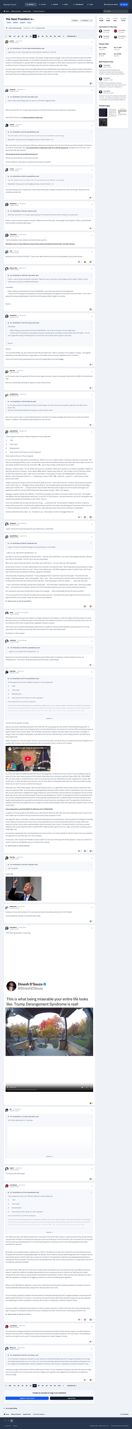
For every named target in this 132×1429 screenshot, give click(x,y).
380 (18, 36)
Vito (11, 251)
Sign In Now (71, 1398)
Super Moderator (22, 523)
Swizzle (12, 124)
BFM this (12, 371)
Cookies (15, 1426)
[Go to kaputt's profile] (6, 1168)
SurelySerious (14, 394)
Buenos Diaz (13, 268)
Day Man (12, 857)
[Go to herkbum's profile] (6, 90)
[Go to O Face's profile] (6, 169)
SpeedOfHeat (31, 132)
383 (30, 36)
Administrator (22, 203)
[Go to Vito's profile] (6, 251)
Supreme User (21, 89)
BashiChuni (13, 906)
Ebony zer (13, 1348)
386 (42, 36)
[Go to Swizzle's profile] (6, 125)
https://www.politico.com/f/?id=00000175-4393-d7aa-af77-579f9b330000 (29, 809)
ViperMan (13, 671)
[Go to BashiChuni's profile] (6, 907)
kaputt (12, 1168)
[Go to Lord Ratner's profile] (6, 1185)
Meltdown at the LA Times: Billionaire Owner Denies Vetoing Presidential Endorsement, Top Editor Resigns (40, 244)
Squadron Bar (40, 28)
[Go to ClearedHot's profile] (6, 204)
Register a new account (27, 1398)
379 (14, 36)
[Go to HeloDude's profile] (6, 524)
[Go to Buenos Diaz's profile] (6, 268)
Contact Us (8, 1426)
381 (22, 36)
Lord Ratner (13, 1185)
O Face (12, 169)
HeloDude (13, 523)
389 (55, 36)
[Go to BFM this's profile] (6, 371)
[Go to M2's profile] (6, 1110)
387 (47, 36)
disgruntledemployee (15, 28)
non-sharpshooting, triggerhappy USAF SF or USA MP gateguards (47, 148)
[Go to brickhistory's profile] (115, 37)
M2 (11, 1109)
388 (51, 36)
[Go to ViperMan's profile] (6, 672)
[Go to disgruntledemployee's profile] (7, 28)
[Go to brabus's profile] (6, 41)
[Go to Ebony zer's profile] (6, 1348)
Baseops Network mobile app (33, 117)
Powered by (119, 1426)
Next (59, 36)
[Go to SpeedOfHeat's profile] (6, 431)
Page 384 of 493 (71, 36)
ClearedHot (31, 97)
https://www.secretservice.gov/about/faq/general (22, 154)
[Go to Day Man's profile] (6, 858)
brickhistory (121, 36)
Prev (10, 36)
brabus (12, 41)
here (61, 359)
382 (26, 36)
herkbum (12, 89)
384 (34, 36)
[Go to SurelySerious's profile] (6, 394)
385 (38, 36)
